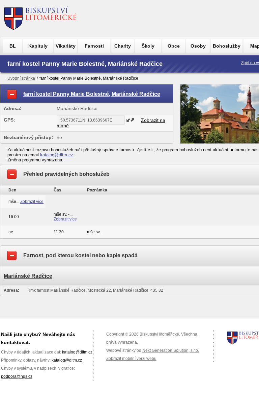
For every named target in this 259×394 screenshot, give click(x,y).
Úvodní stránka (21, 78)
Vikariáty (66, 46)
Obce (174, 46)
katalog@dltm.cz (56, 154)
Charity (122, 46)
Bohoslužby (226, 46)
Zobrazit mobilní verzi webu (131, 358)
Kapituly (38, 46)
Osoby (198, 46)
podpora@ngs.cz (16, 376)
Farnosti (94, 46)
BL (12, 46)
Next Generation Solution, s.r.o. (170, 350)
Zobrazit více (32, 201)
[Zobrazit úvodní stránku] (40, 18)
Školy (148, 46)
